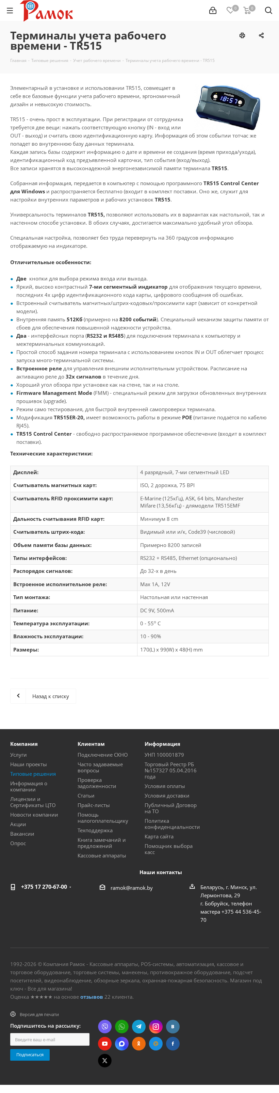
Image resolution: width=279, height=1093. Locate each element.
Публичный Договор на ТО (171, 808)
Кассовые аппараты (102, 855)
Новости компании (34, 814)
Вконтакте (173, 1026)
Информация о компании (28, 786)
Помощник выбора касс (169, 848)
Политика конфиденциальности (172, 823)
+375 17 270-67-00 (44, 886)
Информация (162, 743)
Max (122, 1043)
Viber (105, 1026)
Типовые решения (33, 773)
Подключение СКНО (103, 754)
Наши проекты (28, 764)
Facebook (173, 1043)
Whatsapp (122, 1026)
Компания (24, 743)
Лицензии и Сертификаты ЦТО (33, 801)
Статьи (86, 795)
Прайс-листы (94, 805)
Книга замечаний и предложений (102, 842)
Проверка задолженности (97, 782)
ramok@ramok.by (132, 887)
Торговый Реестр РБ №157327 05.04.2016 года (171, 770)
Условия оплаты (165, 786)
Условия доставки (167, 795)
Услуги (18, 754)
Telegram (139, 1026)
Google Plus (156, 1043)
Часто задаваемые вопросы (100, 767)
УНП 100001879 (164, 754)
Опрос (18, 843)
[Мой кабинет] (212, 10)
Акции (18, 824)
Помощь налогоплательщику (103, 817)
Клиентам (91, 743)
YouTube (105, 1043)
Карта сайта (159, 836)
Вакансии (22, 833)
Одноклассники (139, 1043)
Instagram (156, 1026)
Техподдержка (95, 830)
